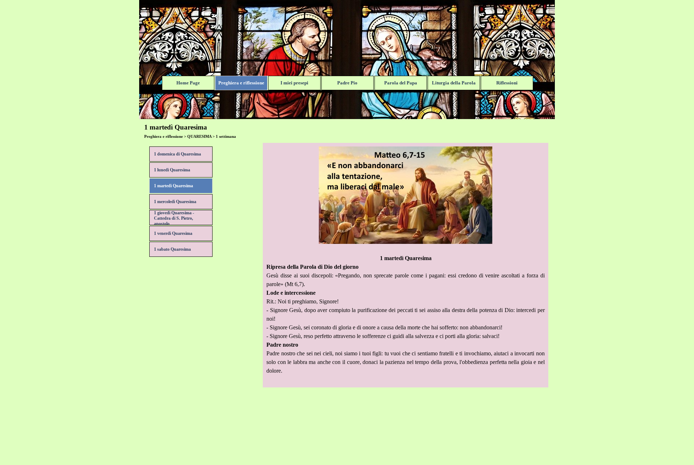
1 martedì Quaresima (173, 185)
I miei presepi (294, 82)
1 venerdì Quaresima (173, 233)
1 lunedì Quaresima (172, 169)
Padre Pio (347, 82)
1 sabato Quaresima (172, 249)
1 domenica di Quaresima (177, 154)
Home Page (188, 82)
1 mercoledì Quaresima (175, 201)
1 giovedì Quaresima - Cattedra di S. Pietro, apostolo (174, 218)
